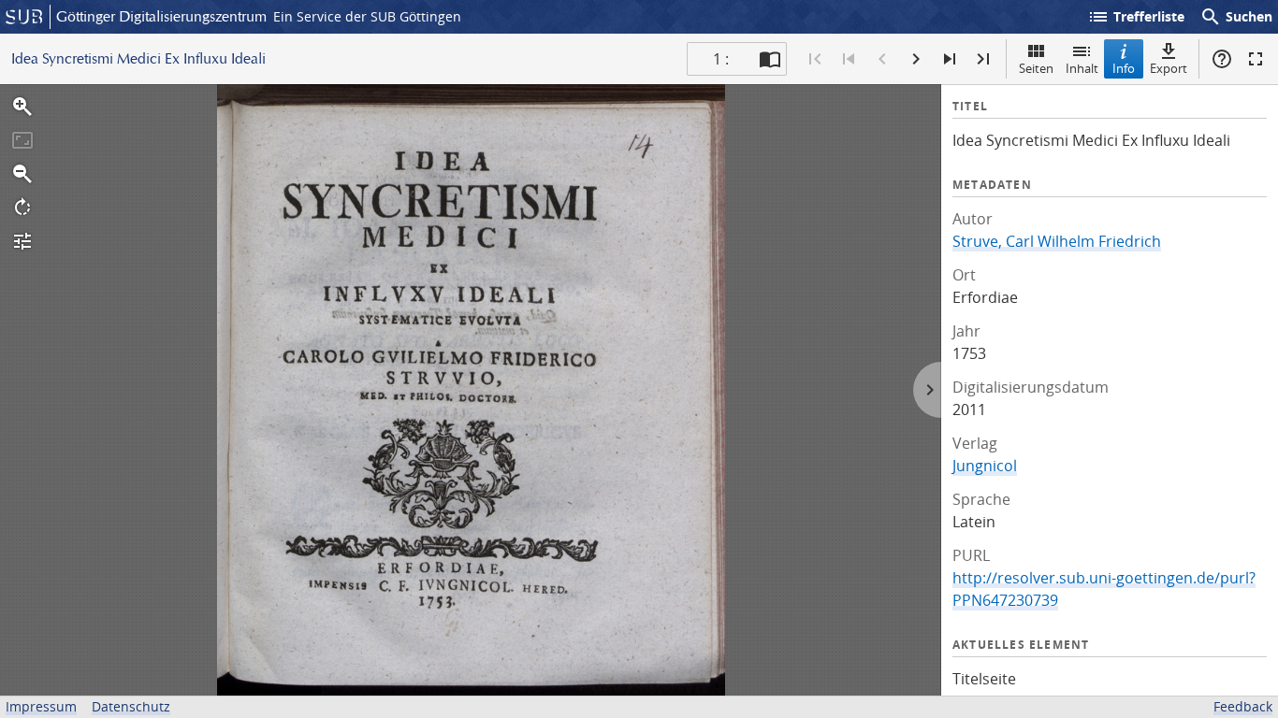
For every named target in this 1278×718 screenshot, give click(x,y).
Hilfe (1222, 59)
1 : (721, 59)
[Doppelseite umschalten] (770, 59)
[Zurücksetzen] (22, 140)
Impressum (41, 706)
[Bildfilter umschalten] (22, 241)
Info (1123, 68)
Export (1168, 68)
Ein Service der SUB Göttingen (367, 16)
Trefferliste (1135, 17)
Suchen (1235, 17)
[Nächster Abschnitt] (949, 59)
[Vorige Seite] (882, 59)
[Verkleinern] (22, 174)
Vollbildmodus (1255, 59)
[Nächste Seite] (916, 59)
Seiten (1036, 68)
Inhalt (1082, 68)
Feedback (1242, 706)
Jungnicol (984, 465)
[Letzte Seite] (983, 59)
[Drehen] (22, 207)
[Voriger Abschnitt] (848, 59)
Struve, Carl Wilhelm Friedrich (1056, 241)
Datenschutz (131, 706)
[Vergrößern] (22, 106)
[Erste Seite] (815, 59)
